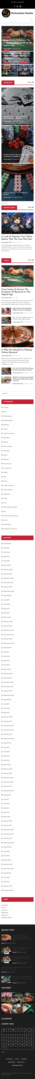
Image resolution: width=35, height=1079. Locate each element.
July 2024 (6, 652)
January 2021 (7, 825)
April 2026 (6, 561)
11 (8, 1039)
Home (3, 908)
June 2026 (6, 552)
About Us (4, 910)
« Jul (2, 1052)
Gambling (6, 50)
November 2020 (8, 834)
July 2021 (6, 799)
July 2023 (6, 704)
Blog (4, 412)
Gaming (5, 459)
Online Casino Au (8, 485)
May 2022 (6, 756)
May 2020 (6, 856)
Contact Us (4, 905)
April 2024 (6, 665)
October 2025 (7, 587)
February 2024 (8, 673)
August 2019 (7, 873)
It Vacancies (7, 464)
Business (6, 425)
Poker (5, 498)
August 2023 (7, 699)
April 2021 (6, 812)
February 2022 (7, 769)
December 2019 (8, 869)
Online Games (23, 62)
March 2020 (7, 860)
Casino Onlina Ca (8, 433)
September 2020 (8, 843)
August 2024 (7, 647)
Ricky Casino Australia (10, 507)
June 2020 (6, 851)
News (5, 481)
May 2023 (6, 713)
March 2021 (6, 817)
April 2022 (6, 760)
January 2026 (7, 574)
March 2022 (7, 765)
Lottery (6, 62)
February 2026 (7, 569)
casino (5, 429)
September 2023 (8, 695)
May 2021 (6, 808)
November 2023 (8, 687)
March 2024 (7, 669)
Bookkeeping (7, 416)
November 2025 (8, 582)
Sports (5, 520)
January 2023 (7, 721)
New (4, 477)
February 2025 (7, 621)
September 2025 (8, 591)
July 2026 (6, 548)
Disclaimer (4, 912)
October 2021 (7, 786)
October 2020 (7, 838)
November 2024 (8, 635)
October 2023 (7, 691)
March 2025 (7, 617)
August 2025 (7, 595)
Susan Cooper (7, 48)
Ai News (5, 407)
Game (5, 455)
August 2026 (7, 543)
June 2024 (6, 656)
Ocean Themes (5, 1074)
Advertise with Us (6, 917)
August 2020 (7, 847)
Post (4, 503)
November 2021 (8, 782)
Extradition (6, 438)
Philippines (6, 494)
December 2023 (8, 682)
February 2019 (7, 886)
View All (31, 82)
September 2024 (8, 643)
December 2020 (8, 830)
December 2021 (8, 778)
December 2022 (8, 726)
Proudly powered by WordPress (9, 1073)
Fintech (5, 442)
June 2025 (6, 604)
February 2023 (7, 717)
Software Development (10, 516)
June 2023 (6, 708)
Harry (3, 943)
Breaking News (8, 420)
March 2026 (7, 565)
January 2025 (7, 626)
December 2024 (8, 630)
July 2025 (6, 600)
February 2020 (7, 864)
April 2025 (6, 613)
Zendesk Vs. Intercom (10, 529)
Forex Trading (7, 446)
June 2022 (6, 752)
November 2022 (8, 730)
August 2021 (7, 795)
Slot (4, 511)
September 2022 (8, 739)
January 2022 (7, 773)
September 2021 (8, 791)
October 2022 (7, 734)
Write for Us (5, 915)
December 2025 (8, 578)
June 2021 (6, 804)
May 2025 (6, 609)
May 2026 (6, 556)
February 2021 (7, 821)
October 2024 (7, 639)
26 (13, 1045)
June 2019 (6, 877)
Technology (7, 524)
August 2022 (7, 743)
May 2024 (6, 661)
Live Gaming (7, 37)
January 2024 (7, 678)
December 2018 (8, 890)
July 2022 (6, 747)
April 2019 (6, 882)
